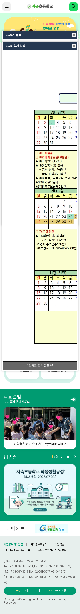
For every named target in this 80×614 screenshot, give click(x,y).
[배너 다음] (17, 528)
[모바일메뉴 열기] (7, 7)
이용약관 (59, 544)
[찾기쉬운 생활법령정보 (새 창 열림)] (51, 528)
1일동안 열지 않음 (38, 365)
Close (74, 35)
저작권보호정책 (38, 544)
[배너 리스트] (22, 528)
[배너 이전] (6, 528)
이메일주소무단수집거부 (17, 550)
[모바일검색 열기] (73, 7)
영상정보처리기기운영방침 (52, 550)
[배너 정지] (12, 528)
